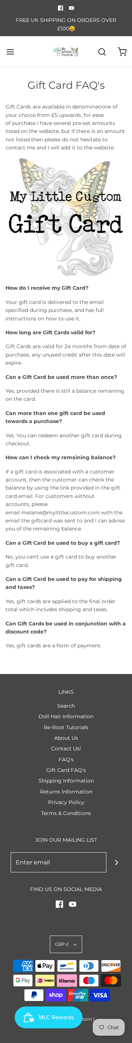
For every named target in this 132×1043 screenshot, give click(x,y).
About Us (66, 738)
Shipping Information (66, 780)
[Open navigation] (10, 52)
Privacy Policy (66, 802)
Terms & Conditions (66, 813)
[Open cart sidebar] (122, 52)
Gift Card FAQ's (66, 770)
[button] (66, 944)
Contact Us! (66, 748)
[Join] (116, 862)
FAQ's (66, 759)
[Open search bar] (102, 52)
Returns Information (66, 791)
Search (66, 706)
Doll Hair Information (66, 716)
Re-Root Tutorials (66, 727)
